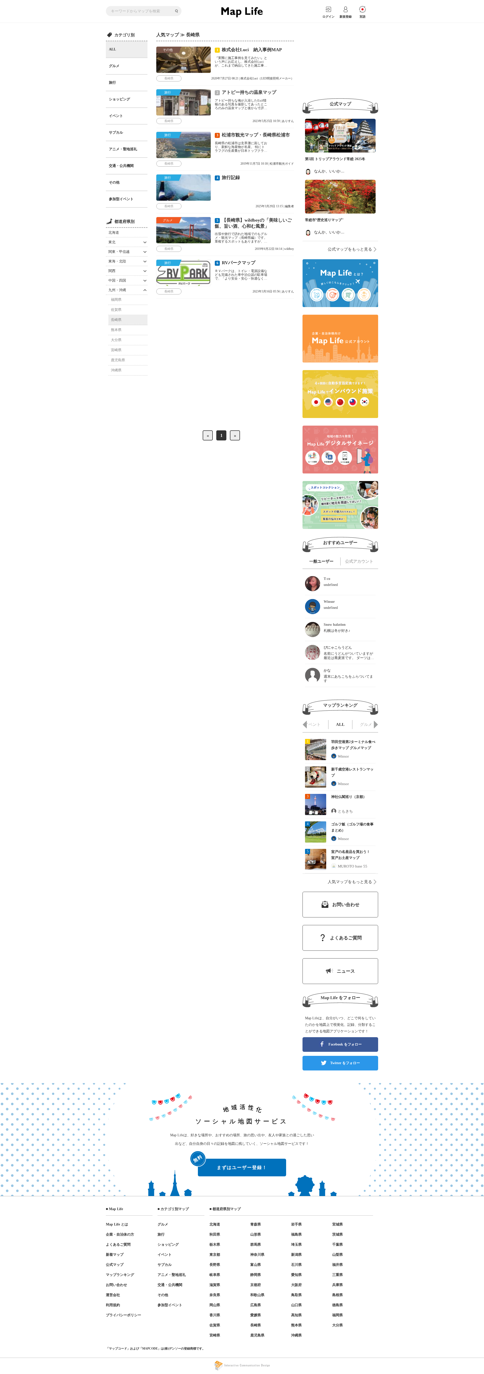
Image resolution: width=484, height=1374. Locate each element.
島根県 (337, 1295)
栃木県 (214, 1244)
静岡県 (255, 1275)
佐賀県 (116, 310)
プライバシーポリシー (123, 1315)
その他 (114, 182)
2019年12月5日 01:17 (229, 335)
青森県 (255, 1224)
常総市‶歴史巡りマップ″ (324, 220)
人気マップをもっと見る (350, 882)
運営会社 (113, 1295)
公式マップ (115, 1265)
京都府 (255, 1285)
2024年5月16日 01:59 (265, 377)
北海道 (113, 232)
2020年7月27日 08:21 (224, 78)
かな (284, 420)
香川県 (214, 1315)
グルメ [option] (366, 724)
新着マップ (115, 1255)
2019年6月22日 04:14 (268, 249)
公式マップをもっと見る (350, 249)
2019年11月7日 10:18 (254, 163)
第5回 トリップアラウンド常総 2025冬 (335, 159)
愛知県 (296, 1275)
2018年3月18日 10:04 (267, 420)
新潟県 (296, 1255)
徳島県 (337, 1305)
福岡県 (116, 300)
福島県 (296, 1234)
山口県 (296, 1305)
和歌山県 (257, 1295)
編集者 (289, 206)
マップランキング (120, 1275)
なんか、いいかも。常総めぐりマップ (346, 171)
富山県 (255, 1265)
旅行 (112, 82)
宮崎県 (116, 350)
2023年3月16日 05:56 (266, 291)
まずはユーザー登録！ (232, 1164)
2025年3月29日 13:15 (269, 206)
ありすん (288, 121)
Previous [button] (305, 724)
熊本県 (116, 330)
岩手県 (296, 1224)
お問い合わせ (116, 1285)
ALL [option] (340, 724)
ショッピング (119, 99)
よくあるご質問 (118, 1244)
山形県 (255, 1234)
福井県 (337, 1265)
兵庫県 (337, 1285)
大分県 (116, 340)
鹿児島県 (118, 360)
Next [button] (376, 724)
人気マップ (167, 34)
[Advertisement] (340, 60)
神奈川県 (257, 1255)
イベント (116, 116)
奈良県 (214, 1295)
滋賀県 (214, 1285)
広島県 (255, 1305)
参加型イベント (121, 199)
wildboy (289, 249)
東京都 (214, 1255)
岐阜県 (214, 1275)
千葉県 (337, 1244)
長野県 (214, 1265)
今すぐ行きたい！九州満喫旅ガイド (265, 335)
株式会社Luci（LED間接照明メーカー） (267, 78)
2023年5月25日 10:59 (266, 121)
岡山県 (214, 1305)
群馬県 (255, 1244)
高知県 (296, 1315)
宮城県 (337, 1224)
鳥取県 (296, 1295)
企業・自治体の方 (120, 1234)
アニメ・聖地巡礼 (123, 149)
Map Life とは (117, 1224)
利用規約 (113, 1305)
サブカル (116, 132)
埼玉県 (296, 1244)
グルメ (114, 66)
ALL (112, 49)
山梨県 (337, 1255)
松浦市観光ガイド (282, 163)
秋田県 (214, 1234)
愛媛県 (255, 1315)
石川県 (296, 1265)
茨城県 (337, 1234)
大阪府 (296, 1285)
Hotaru (283, 377)
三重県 (337, 1275)
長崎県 (116, 320)
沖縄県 (116, 370)
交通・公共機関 (121, 166)
